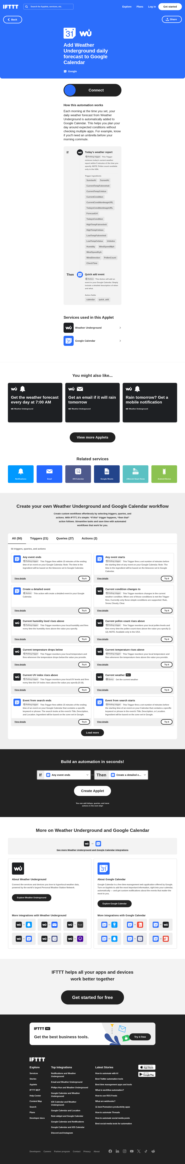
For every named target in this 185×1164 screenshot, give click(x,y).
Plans (140, 6)
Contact (76, 1151)
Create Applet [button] (92, 791)
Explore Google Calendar (115, 904)
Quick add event (94, 274)
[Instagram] (124, 1151)
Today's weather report (99, 152)
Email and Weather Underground (66, 1082)
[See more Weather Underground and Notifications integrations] (24, 925)
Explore (127, 6)
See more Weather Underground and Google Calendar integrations (92, 850)
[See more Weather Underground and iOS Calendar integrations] (49, 939)
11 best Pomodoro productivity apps (112, 1107)
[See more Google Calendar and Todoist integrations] (161, 939)
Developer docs (37, 1118)
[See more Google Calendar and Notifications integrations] (109, 939)
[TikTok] (146, 1151)
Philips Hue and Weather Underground (69, 1087)
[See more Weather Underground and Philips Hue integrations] (75, 925)
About (97, 1151)
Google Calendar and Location (65, 1110)
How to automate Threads (107, 1112)
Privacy (87, 1151)
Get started (170, 6)
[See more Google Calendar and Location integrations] (109, 925)
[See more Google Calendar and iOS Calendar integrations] (135, 939)
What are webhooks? (105, 1101)
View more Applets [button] (92, 437)
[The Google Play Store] (146, 1075)
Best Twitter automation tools (109, 1079)
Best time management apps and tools (113, 1084)
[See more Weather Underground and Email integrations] (49, 925)
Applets (33, 1084)
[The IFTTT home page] (10, 6)
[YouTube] (132, 1151)
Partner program (62, 1151)
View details (20, 578)
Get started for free (92, 997)
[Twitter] (139, 1151)
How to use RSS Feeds (106, 1096)
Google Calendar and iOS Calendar (67, 1127)
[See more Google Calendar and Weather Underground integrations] (161, 925)
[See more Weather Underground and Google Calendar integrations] (24, 939)
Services (34, 1073)
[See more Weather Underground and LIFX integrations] (75, 939)
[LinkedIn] (117, 1151)
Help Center (35, 1096)
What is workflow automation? (109, 1090)
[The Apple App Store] (146, 1068)
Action (28, 593)
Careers (47, 1151)
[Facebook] (110, 1151)
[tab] (17, 538)
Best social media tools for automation (113, 1124)
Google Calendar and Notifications (67, 1122)
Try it (84, 578)
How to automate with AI (106, 1073)
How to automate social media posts (112, 1118)
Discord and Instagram (62, 1133)
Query (111, 679)
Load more (92, 732)
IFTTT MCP (35, 1090)
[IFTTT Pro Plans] (128, 675)
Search (33, 1107)
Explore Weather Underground (31, 898)
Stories (33, 1079)
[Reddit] (153, 1151)
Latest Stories (104, 1067)
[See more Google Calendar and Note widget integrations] (135, 925)
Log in (152, 6)
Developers (35, 1151)
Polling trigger (32, 561)
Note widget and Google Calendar (67, 1116)
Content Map (36, 1101)
